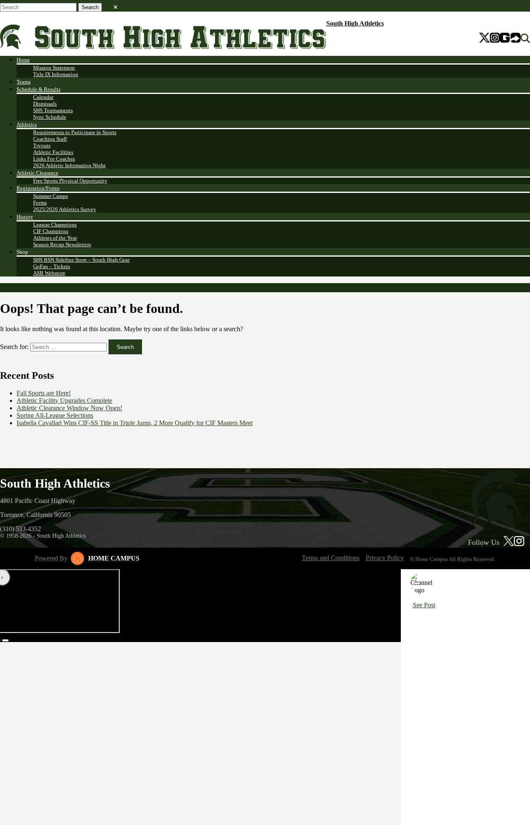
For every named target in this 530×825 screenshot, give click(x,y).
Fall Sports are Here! (44, 393)
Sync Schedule (49, 117)
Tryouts (42, 145)
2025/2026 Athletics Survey (64, 209)
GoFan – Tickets (51, 266)
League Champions (55, 224)
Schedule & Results (38, 89)
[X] (484, 38)
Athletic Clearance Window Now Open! (69, 407)
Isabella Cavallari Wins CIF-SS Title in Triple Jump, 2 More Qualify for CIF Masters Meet (135, 422)
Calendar (43, 97)
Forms (40, 203)
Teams (24, 82)
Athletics (27, 124)
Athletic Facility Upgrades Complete (64, 400)
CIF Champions (50, 231)
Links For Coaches (54, 159)
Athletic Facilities (53, 152)
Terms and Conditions (330, 557)
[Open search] (525, 38)
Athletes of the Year (55, 238)
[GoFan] (510, 38)
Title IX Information (55, 74)
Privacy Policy (385, 557)
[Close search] (115, 5)
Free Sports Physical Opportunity (70, 181)
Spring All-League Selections (55, 415)
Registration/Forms (38, 188)
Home (23, 60)
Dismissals (45, 104)
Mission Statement (54, 68)
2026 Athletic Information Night (69, 165)
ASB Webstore (49, 273)
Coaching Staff (50, 139)
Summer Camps (50, 196)
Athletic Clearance (37, 173)
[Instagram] (495, 38)
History (25, 217)
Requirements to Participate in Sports (74, 132)
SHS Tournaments (53, 110)
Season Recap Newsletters (62, 244)
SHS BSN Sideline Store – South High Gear (81, 260)
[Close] (417, 583)
